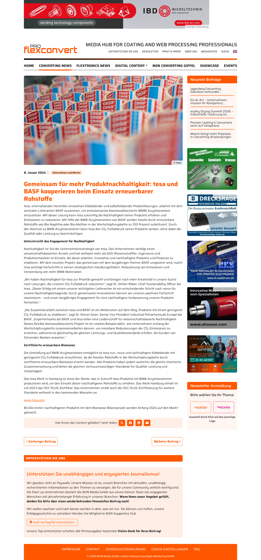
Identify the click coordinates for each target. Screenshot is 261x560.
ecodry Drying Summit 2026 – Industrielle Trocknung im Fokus (211, 113)
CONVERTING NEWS (55, 65)
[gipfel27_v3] (212, 356)
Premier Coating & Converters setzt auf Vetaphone (211, 124)
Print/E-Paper (171, 51)
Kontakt (93, 549)
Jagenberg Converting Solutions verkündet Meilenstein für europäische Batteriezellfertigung (210, 90)
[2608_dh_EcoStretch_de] (212, 217)
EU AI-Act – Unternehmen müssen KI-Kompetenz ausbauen (208, 102)
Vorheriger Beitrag (42, 441)
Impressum (71, 549)
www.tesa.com (34, 400)
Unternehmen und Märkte (66, 172)
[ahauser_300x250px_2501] (212, 310)
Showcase (209, 65)
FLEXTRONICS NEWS (93, 65)
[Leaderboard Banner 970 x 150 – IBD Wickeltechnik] (116, 14)
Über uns (191, 51)
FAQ (196, 549)
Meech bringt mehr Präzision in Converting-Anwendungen (210, 135)
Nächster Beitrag (166, 441)
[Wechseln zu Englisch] (235, 51)
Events (230, 65)
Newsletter (150, 51)
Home (29, 65)
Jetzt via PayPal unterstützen (53, 522)
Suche (225, 51)
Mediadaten (209, 51)
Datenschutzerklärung (126, 549)
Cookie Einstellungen (170, 549)
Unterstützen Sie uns (123, 51)
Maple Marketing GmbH (159, 556)
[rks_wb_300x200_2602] (212, 263)
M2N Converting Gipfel (173, 65)
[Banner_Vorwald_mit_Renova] (212, 171)
